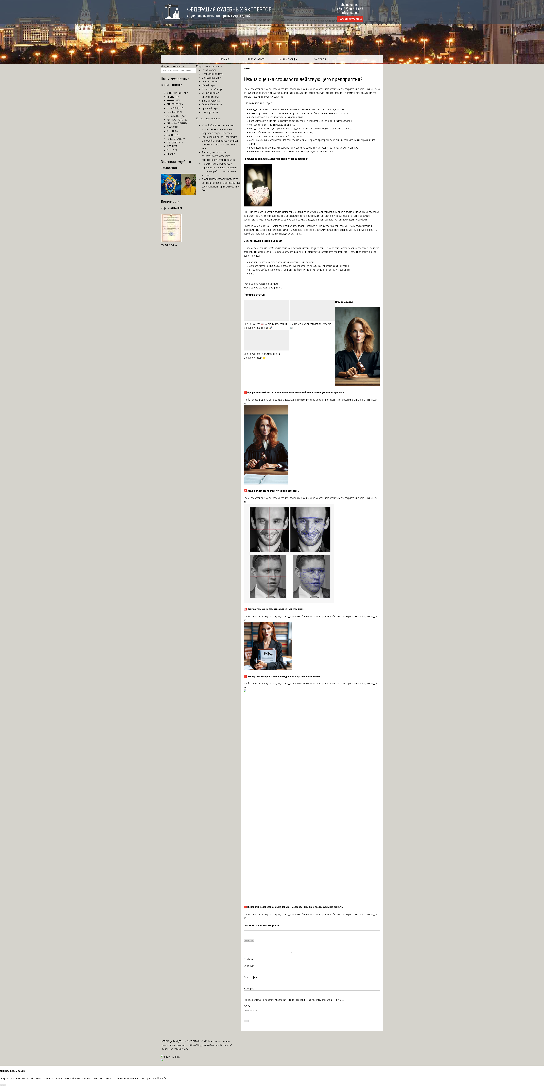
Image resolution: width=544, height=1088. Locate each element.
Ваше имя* (249, 965)
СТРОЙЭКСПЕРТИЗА (177, 123)
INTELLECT (171, 146)
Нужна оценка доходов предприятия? (263, 287)
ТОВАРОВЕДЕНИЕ (175, 108)
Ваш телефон (250, 977)
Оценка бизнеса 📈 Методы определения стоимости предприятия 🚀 (265, 325)
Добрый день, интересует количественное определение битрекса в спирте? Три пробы (218, 129)
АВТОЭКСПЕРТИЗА (176, 115)
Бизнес (247, 68)
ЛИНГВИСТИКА (174, 104)
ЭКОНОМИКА (173, 100)
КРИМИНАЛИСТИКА (177, 92)
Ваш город (249, 988)
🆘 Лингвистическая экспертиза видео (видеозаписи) (273, 609)
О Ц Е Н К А (172, 131)
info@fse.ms (349, 13)
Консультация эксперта (208, 118)
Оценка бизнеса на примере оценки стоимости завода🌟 (262, 355)
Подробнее (163, 1078)
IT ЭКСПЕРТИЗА (174, 142)
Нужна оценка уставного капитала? (262, 283)
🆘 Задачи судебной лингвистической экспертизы (271, 490)
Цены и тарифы (288, 59)
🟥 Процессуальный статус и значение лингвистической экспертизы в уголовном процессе (294, 392)
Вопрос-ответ (256, 59)
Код (252, 940)
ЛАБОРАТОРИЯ (174, 111)
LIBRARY (170, 154)
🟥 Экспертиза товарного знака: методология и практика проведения (282, 676)
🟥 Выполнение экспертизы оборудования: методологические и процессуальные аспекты (293, 906)
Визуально (247, 940)
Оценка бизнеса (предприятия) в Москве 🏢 (310, 325)
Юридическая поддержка (174, 66)
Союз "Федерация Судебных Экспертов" (211, 1045)
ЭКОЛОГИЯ (172, 127)
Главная (224, 59)
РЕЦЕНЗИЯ (171, 150)
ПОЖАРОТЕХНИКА (175, 138)
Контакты (320, 59)
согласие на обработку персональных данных (275, 999)
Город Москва (209, 70)
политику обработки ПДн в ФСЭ (328, 999)
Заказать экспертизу (350, 19)
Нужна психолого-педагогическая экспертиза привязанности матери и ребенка (218, 156)
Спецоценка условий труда (174, 1048)
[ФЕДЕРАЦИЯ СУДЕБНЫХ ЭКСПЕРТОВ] (170, 20)
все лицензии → (169, 244)
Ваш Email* (249, 959)
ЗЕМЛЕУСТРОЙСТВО (176, 119)
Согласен (3, 1085)
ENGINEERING (173, 134)
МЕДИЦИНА (172, 96)
